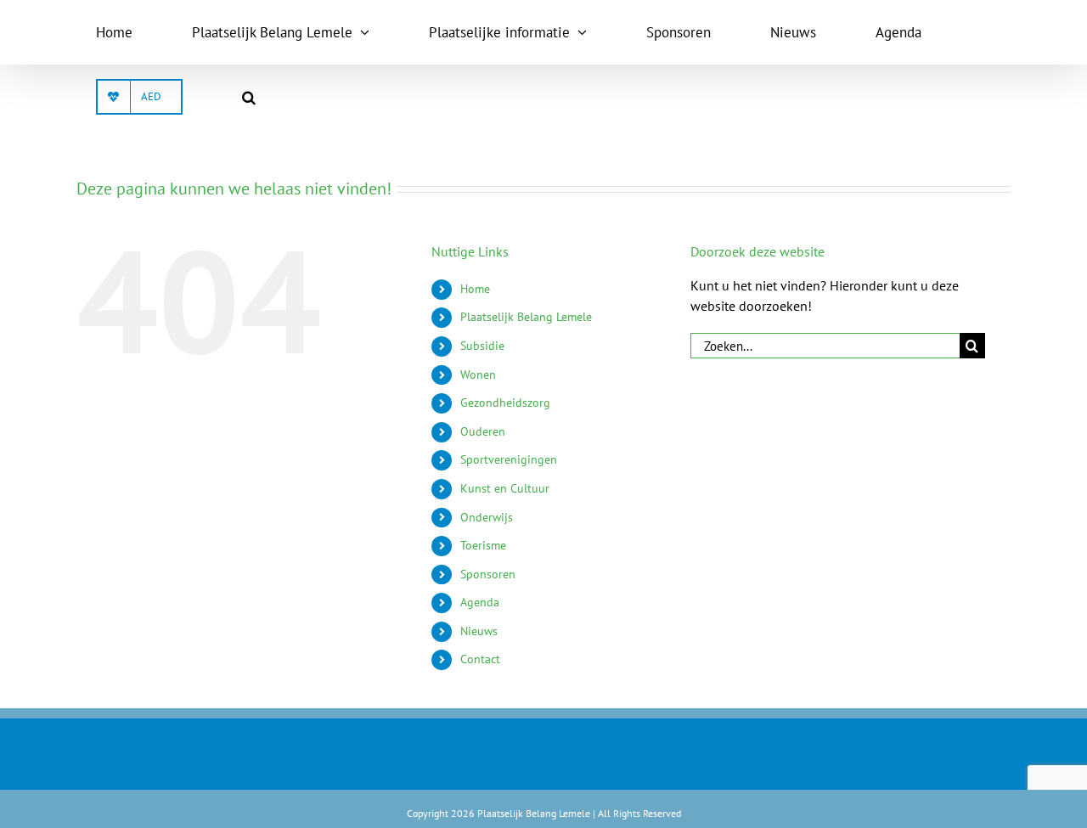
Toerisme (483, 545)
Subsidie (482, 345)
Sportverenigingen (508, 459)
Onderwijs (486, 517)
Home (475, 288)
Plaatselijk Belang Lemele (526, 316)
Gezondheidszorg (505, 402)
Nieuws (479, 631)
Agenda (479, 602)
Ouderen (482, 431)
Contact (480, 659)
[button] (248, 97)
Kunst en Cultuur (504, 488)
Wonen (478, 374)
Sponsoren (487, 574)
